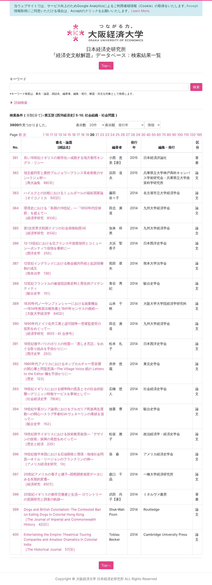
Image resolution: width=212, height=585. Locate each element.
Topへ (106, 66)
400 (15, 534)
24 (112, 135)
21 (97, 135)
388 (15, 283)
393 (15, 389)
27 (128, 135)
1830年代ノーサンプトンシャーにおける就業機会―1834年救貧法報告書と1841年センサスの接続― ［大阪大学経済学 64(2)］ (61, 308)
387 (15, 263)
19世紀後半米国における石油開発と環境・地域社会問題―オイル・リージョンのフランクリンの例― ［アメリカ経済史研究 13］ (64, 459)
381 (15, 158)
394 (15, 409)
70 (164, 135)
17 (78, 135)
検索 (196, 87)
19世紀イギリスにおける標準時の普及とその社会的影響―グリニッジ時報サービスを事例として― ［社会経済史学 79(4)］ (64, 394)
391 (15, 344)
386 (15, 243)
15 (69, 135)
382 (15, 173)
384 (15, 208)
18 (82, 135)
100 (180, 135)
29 (138, 135)
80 (169, 135)
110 (186, 135)
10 (47, 135)
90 (174, 135)
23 (107, 135)
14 (64, 135)
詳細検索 (20, 102)
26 (123, 135)
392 (15, 364)
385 (15, 228)
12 (55, 135)
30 (143, 135)
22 (102, 135)
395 (15, 434)
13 (60, 135)
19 (87, 135)
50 (154, 135)
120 (192, 135)
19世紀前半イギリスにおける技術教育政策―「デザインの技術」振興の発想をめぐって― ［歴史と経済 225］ (64, 439)
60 (159, 135)
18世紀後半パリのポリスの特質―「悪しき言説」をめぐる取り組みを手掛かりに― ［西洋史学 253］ (64, 349)
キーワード (18, 79)
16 (74, 135)
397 (15, 474)
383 (15, 193)
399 (15, 509)
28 (133, 135)
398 (15, 494)
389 (15, 303)
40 (148, 135)
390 (15, 324)
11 (51, 135)
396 (15, 454)
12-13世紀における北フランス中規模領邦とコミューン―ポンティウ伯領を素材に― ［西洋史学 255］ (63, 248)
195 (199, 135)
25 (118, 135)
